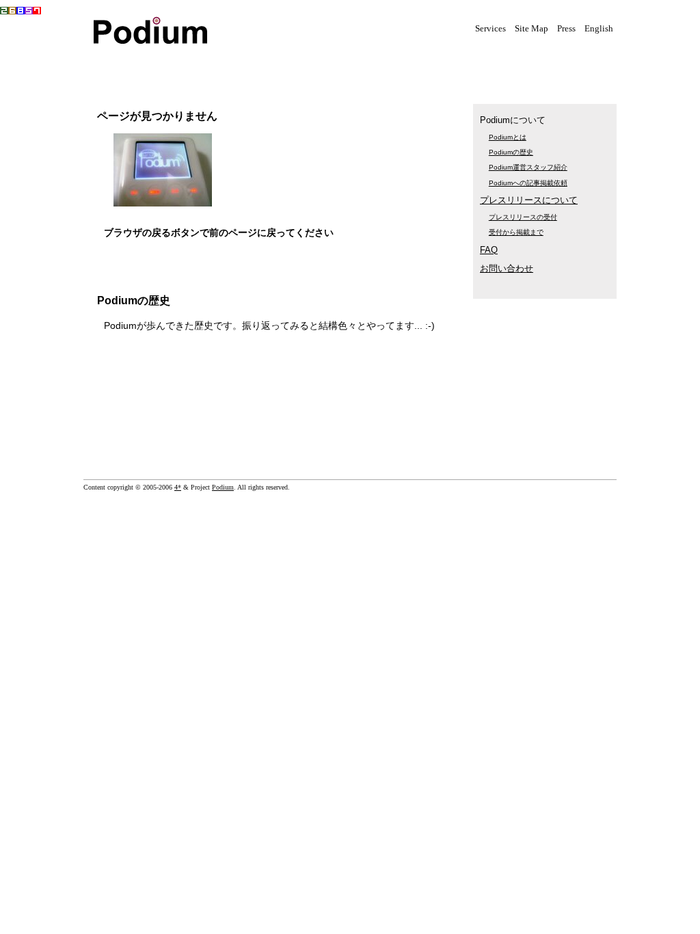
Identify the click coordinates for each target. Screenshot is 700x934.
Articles (322, 66)
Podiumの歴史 (511, 152)
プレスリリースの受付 (523, 217)
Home (117, 66)
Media (186, 66)
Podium (223, 487)
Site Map (531, 29)
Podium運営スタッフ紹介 (528, 167)
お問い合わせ (506, 268)
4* (177, 487)
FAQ (489, 250)
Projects (254, 66)
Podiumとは (507, 137)
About (391, 66)
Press (566, 29)
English (598, 29)
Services (490, 29)
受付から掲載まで (516, 232)
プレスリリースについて (529, 200)
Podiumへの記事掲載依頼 (528, 183)
